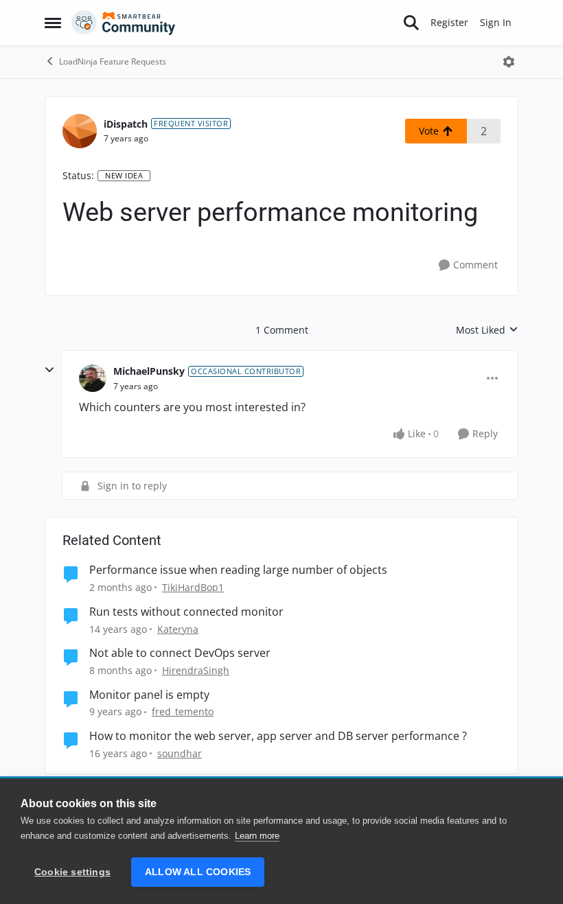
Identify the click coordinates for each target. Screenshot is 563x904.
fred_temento (183, 711)
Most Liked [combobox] (487, 330)
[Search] (411, 22)
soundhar (179, 753)
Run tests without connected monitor (186, 612)
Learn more (257, 836)
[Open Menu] (508, 61)
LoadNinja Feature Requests (112, 61)
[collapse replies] (49, 370)
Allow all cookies (198, 872)
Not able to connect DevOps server (180, 653)
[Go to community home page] (123, 22)
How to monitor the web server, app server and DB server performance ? (278, 736)
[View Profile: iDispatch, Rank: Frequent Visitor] (79, 131)
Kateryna (177, 629)
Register (449, 22)
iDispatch (126, 123)
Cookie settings (72, 872)
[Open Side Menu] (53, 22)
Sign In (496, 22)
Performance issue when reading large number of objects (238, 570)
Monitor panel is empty (149, 695)
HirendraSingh (195, 670)
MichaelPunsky (149, 371)
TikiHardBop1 (193, 587)
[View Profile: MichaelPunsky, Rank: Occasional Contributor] (92, 378)
